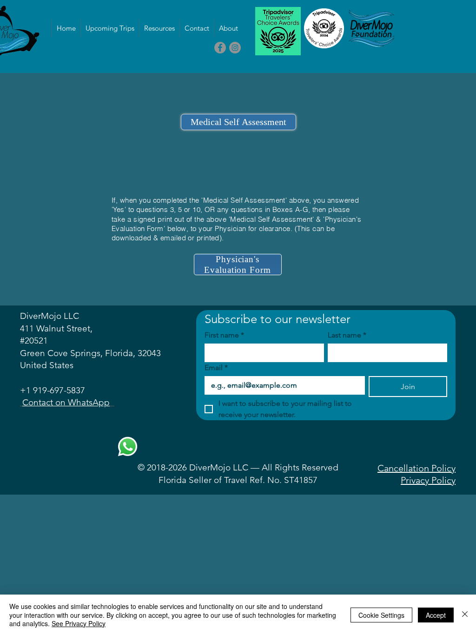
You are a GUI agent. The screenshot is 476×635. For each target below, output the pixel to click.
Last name (347, 335)
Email (216, 367)
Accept (436, 615)
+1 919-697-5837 (52, 390)
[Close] (464, 615)
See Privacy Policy (79, 623)
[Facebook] (220, 47)
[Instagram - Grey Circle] (235, 47)
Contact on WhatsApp (66, 402)
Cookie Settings (381, 615)
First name (224, 335)
